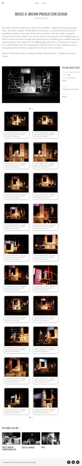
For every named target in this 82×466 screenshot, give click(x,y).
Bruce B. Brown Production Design (25, 462)
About (44, 3)
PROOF (64, 97)
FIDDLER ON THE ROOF (70, 89)
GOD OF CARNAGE (28, 447)
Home (37, 3)
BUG (43, 447)
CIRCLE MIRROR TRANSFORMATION (9, 448)
